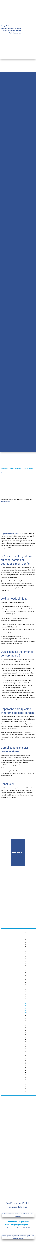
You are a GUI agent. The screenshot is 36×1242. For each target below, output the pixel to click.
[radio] (26, 1003)
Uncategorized (5, 501)
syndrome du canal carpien (11, 534)
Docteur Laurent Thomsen (12, 469)
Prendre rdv (17, 852)
